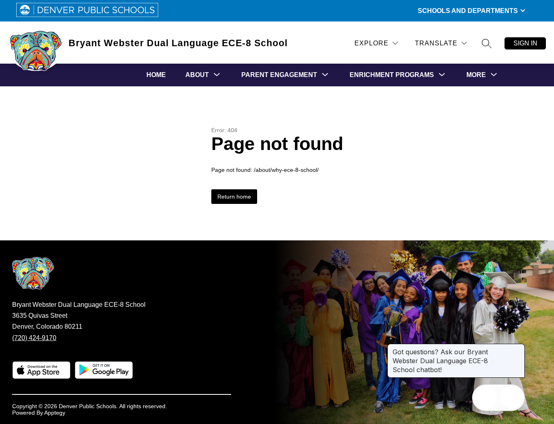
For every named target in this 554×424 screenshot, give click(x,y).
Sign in (525, 43)
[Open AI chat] (511, 397)
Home (156, 74)
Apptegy (54, 412)
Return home (234, 196)
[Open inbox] (485, 397)
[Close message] (518, 347)
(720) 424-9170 (34, 337)
